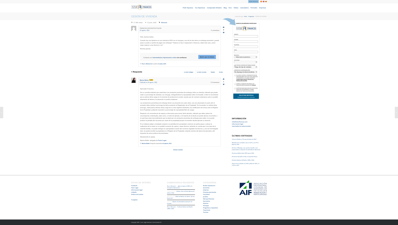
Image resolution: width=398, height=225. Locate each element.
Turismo (205, 212)
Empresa (206, 190)
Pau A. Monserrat (171, 186)
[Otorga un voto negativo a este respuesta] (223, 84)
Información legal (237, 124)
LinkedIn (134, 192)
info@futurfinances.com (239, 122)
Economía (206, 188)
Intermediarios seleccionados (241, 126)
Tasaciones (206, 210)
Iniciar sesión (178, 150)
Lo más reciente (201, 72)
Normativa (206, 201)
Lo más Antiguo (188, 72)
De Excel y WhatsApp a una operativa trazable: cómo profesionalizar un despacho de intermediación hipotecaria (246, 148)
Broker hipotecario (209, 185)
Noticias (205, 203)
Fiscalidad (206, 194)
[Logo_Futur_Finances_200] (141, 7)
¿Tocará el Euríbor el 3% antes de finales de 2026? (244, 139)
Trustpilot (134, 200)
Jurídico (205, 197)
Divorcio (164, 22)
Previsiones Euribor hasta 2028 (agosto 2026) (243, 153)
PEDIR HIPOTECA (253, 1)
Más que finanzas (208, 199)
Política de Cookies (137, 194)
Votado (213, 72)
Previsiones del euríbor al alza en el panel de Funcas (244, 156)
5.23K (151, 80)
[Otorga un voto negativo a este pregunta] (223, 32)
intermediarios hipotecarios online (164, 57)
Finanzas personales (209, 192)
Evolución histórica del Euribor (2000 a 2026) (243, 160)
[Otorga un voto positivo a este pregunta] (223, 27)
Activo (221, 72)
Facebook (134, 185)
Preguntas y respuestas (210, 208)
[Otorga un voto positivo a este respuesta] (223, 79)
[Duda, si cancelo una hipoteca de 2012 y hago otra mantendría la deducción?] (1, 112)
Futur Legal (162, 140)
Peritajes (206, 206)
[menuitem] (253, 1)
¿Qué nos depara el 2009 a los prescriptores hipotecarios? (179, 187)
